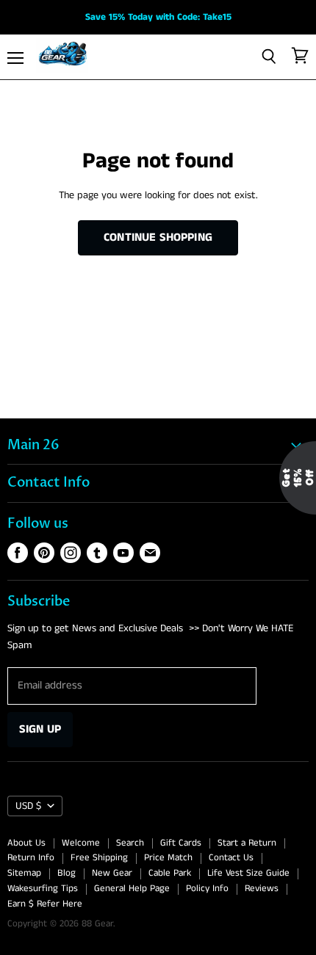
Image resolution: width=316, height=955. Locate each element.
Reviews (262, 889)
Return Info (30, 858)
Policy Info (207, 889)
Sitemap (24, 873)
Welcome (81, 843)
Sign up (40, 729)
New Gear (112, 873)
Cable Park (169, 873)
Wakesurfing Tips (42, 889)
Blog (66, 873)
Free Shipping (99, 858)
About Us (26, 843)
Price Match (168, 858)
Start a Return (247, 843)
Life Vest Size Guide (248, 873)
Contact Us (231, 858)
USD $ (28, 806)
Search (130, 843)
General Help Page (132, 889)
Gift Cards (180, 843)
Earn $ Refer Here (44, 904)
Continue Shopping (158, 237)
